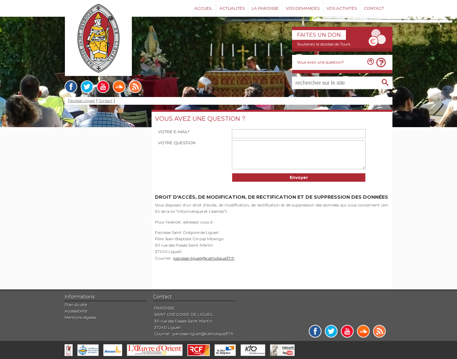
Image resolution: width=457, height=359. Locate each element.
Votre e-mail (173, 131)
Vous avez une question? (320, 62)
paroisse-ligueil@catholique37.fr (204, 258)
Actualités (232, 8)
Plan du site (76, 304)
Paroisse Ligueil (81, 101)
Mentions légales (80, 317)
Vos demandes (302, 8)
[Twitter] (87, 86)
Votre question (176, 142)
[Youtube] (103, 86)
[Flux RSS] (135, 86)
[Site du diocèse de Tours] (69, 350)
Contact (374, 8)
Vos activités (342, 8)
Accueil (203, 8)
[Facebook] (71, 86)
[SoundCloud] (119, 86)
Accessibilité (76, 310)
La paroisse (265, 8)
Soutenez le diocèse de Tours (323, 44)
